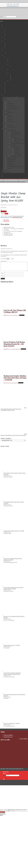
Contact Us (5, 95)
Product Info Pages (10, 57)
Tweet (2, 213)
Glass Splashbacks (13, 64)
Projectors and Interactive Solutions (14, 91)
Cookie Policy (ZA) (8, 736)
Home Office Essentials (14, 80)
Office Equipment (13, 73)
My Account (5, 40)
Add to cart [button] (21, 315)
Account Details (9, 48)
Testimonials (9, 30)
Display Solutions (10, 89)
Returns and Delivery (10, 33)
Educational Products (13, 58)
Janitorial (8, 93)
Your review (4, 261)
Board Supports (15, 78)
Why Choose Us (9, 31)
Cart (4, 49)
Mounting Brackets (22, 180)
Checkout (8, 51)
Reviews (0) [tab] (6, 221)
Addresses (8, 46)
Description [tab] (6, 220)
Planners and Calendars (17, 77)
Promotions (5, 37)
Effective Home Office (11, 82)
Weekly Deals (9, 39)
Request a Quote (9, 53)
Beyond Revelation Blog (11, 35)
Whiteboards (14, 75)
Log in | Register (21, 96)
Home (4, 24)
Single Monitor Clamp (17, 217)
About (4, 26)
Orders (7, 44)
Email (2, 275)
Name (2, 273)
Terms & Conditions (8, 735)
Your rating (4, 258)
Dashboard (8, 42)
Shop (4, 55)
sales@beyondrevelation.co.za (13, 6)
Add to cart (3, 211)
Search (1, 16)
